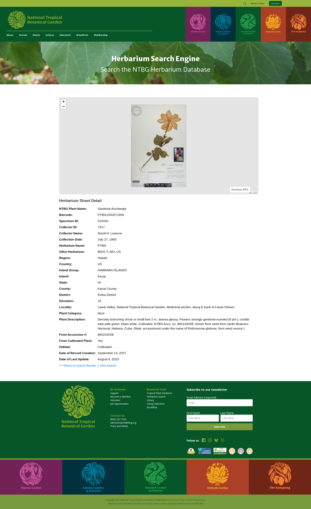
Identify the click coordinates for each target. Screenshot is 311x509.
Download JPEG (239, 189)
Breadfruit (82, 35)
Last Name (227, 413)
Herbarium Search (156, 396)
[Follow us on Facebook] (204, 440)
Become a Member (120, 396)
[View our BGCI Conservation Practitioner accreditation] (241, 451)
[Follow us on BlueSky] (216, 440)
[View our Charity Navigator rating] (204, 451)
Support (114, 393)
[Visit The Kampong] (298, 24)
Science (50, 35)
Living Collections (156, 403)
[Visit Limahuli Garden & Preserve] (248, 24)
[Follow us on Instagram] (210, 440)
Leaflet (254, 192)
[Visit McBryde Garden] (273, 24)
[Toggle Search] (244, 3)
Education (65, 35)
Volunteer (115, 400)
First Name (193, 413)
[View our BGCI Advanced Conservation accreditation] (249, 451)
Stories (23, 35)
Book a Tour (257, 3)
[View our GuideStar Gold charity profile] (191, 451)
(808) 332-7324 (118, 419)
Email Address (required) (201, 397)
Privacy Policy (178, 500)
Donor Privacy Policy (195, 500)
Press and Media (119, 426)
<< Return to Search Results (77, 365)
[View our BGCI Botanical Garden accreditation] (232, 451)
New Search (108, 365)
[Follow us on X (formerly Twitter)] (223, 440)
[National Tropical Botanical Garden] (95, 19)
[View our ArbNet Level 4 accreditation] (219, 451)
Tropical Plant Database (159, 393)
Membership (101, 35)
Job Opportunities (119, 403)
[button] (63, 101)
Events (36, 35)
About (9, 35)
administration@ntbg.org (123, 422)
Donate (275, 3)
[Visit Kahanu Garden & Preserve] (223, 24)
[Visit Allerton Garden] (198, 24)
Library (150, 400)
